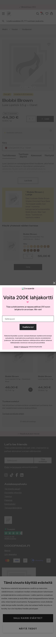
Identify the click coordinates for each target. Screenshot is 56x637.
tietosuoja (24, 347)
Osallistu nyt (28, 327)
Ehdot (16, 347)
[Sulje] (54, 283)
